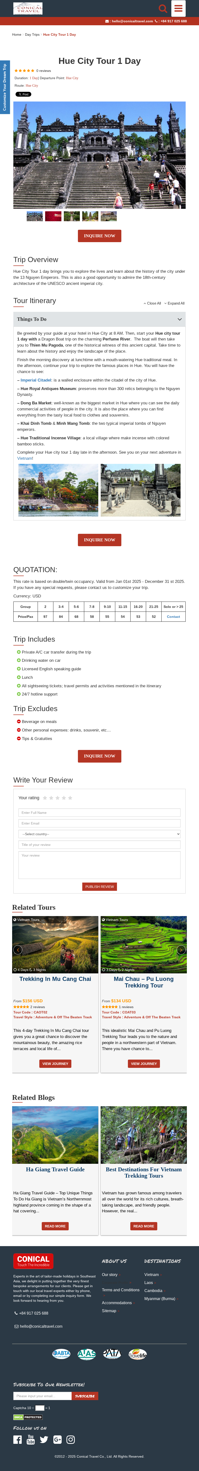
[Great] (64, 798)
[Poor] (51, 798)
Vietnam (24, 458)
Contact (173, 617)
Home (16, 34)
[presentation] (17, 949)
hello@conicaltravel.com (132, 21)
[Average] (57, 798)
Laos (148, 1283)
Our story (109, 1275)
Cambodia (153, 1291)
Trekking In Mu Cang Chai (55, 979)
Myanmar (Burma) (159, 1299)
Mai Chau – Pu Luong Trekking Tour (144, 982)
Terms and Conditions (121, 1290)
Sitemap (109, 1311)
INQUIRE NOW (99, 235)
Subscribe (85, 1396)
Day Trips (32, 34)
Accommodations (117, 1303)
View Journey (55, 1064)
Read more (55, 1226)
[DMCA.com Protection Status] (28, 1417)
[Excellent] (70, 798)
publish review (99, 887)
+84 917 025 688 (174, 21)
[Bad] (45, 798)
